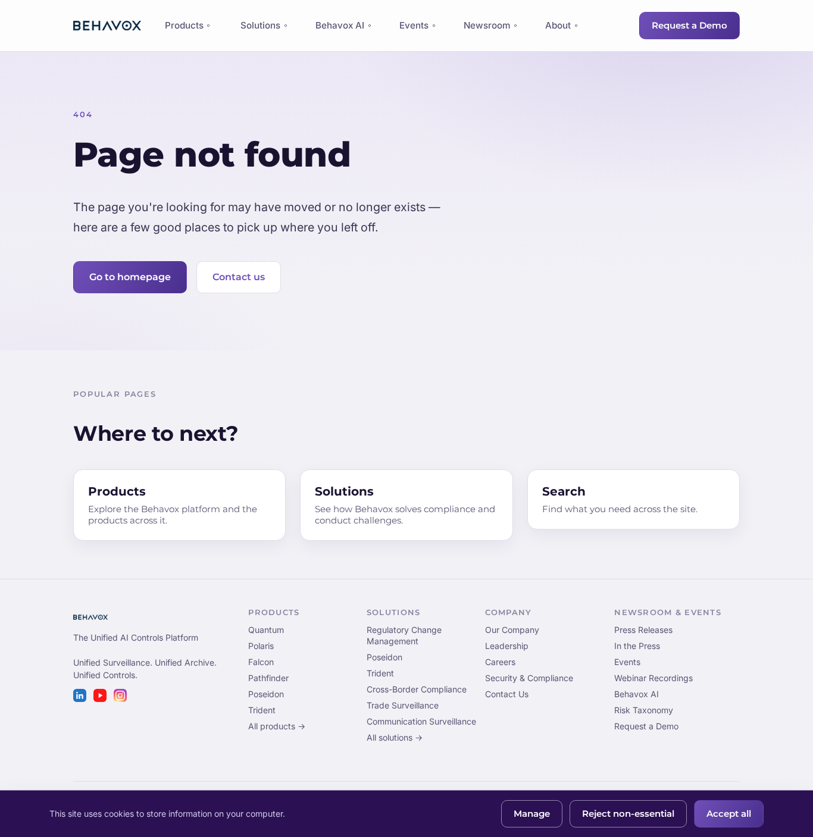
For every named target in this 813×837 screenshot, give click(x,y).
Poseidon (266, 694)
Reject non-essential (628, 813)
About (558, 25)
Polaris (261, 646)
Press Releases (643, 630)
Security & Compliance (529, 678)
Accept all (728, 813)
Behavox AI (339, 25)
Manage (532, 813)
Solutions (260, 25)
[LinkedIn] (79, 695)
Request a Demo (689, 25)
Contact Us (507, 694)
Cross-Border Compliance (417, 689)
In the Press (637, 646)
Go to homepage (130, 277)
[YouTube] (100, 695)
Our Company (512, 630)
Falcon (261, 662)
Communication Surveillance (421, 721)
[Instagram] (120, 695)
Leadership (507, 646)
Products (184, 28)
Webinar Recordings (653, 678)
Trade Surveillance (403, 705)
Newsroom (487, 25)
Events (414, 25)
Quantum (266, 630)
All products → (276, 726)
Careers (500, 662)
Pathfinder (268, 678)
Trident (262, 710)
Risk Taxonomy (643, 710)
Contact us (238, 277)
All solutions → (395, 737)
